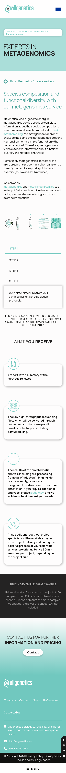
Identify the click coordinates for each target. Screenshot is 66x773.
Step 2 (13, 260)
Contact (33, 652)
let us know (37, 492)
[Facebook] (63, 739)
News (36, 700)
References (50, 700)
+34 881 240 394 (18, 748)
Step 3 (13, 270)
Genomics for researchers (32, 31)
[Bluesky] (64, 755)
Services (11, 31)
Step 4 (13, 281)
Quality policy (53, 756)
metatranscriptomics (41, 186)
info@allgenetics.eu (20, 741)
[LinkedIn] (64, 750)
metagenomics (13, 186)
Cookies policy (25, 760)
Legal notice (43, 760)
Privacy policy (34, 756)
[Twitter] (64, 745)
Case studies (12, 712)
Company (10, 700)
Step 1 (13, 248)
